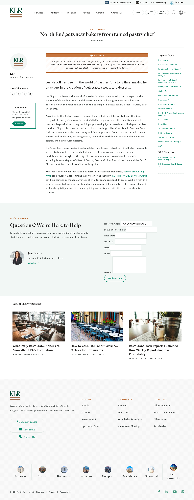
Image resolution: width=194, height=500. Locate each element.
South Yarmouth (173, 476)
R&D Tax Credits (165, 133)
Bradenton (64, 476)
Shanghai (151, 476)
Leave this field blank (115, 229)
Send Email (29, 429)
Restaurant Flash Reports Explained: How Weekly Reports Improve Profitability (154, 350)
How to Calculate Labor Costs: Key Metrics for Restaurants (94, 348)
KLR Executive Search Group (170, 164)
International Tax (166, 104)
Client (150, 12)
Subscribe (19, 123)
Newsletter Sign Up (128, 426)
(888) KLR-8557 (29, 422)
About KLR (117, 12)
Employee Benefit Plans (168, 69)
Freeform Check (112, 223)
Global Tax (163, 91)
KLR (12, 73)
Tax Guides (160, 426)
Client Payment (163, 405)
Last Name (109, 242)
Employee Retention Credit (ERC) (169, 74)
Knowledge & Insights (130, 419)
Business (162, 60)
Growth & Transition (167, 95)
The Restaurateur (166, 128)
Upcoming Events (92, 426)
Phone (107, 254)
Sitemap (40, 491)
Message (108, 272)
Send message (115, 278)
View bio (32, 262)
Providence (129, 476)
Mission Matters (165, 108)
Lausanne (86, 476)
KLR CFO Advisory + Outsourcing (166, 158)
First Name (109, 236)
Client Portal (161, 419)
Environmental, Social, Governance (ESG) (168, 81)
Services (39, 12)
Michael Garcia (22, 354)
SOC (160, 146)
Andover (20, 476)
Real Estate (163, 120)
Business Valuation (166, 64)
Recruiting (162, 124)
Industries (55, 12)
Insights (71, 12)
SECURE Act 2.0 (165, 137)
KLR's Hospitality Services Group (129, 175)
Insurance (162, 100)
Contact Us (29, 437)
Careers (100, 12)
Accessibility (66, 491)
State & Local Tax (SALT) (168, 142)
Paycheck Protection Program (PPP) (171, 114)
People (86, 12)
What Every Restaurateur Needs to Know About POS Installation (36, 348)
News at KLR (89, 419)
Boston (42, 476)
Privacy (51, 491)
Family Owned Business (168, 86)
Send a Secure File (164, 412)
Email (107, 248)
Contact (138, 12)
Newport (108, 476)
